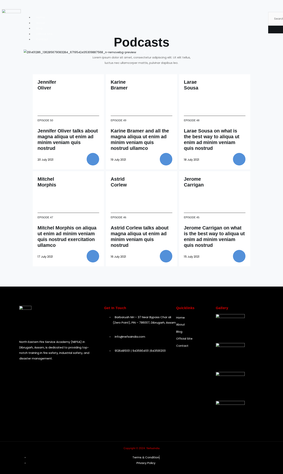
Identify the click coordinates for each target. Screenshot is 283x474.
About (40, 23)
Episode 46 (118, 217)
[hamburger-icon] (258, 18)
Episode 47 (45, 217)
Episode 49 (118, 120)
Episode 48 (191, 120)
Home (40, 17)
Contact (42, 39)
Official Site (44, 34)
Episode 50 (45, 120)
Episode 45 (191, 217)
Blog (39, 28)
